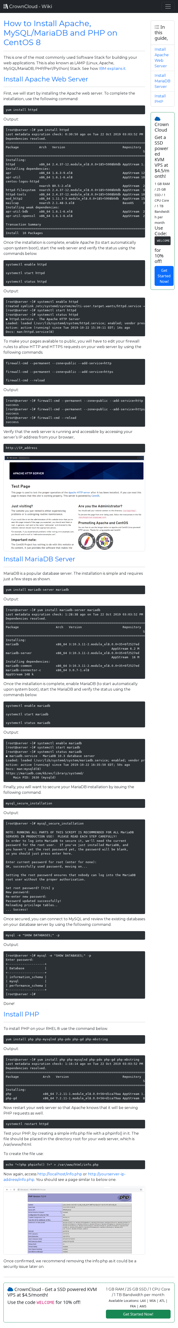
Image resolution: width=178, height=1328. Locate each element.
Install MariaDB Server (39, 559)
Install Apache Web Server (45, 79)
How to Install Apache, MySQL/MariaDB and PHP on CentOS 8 (60, 33)
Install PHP (21, 1014)
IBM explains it (112, 68)
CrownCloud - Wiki (30, 6)
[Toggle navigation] (168, 6)
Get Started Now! (164, 276)
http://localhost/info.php (59, 1174)
